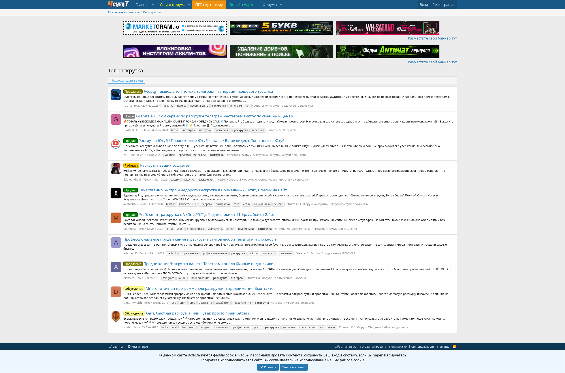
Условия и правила (373, 347)
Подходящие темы (127, 80)
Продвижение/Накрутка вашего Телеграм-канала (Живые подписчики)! (200, 263)
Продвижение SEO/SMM (296, 105)
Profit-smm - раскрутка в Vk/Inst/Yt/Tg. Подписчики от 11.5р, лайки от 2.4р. (199, 214)
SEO (296, 130)
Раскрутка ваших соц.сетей (157, 165)
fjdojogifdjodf (132, 179)
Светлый (118, 347)
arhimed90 (130, 253)
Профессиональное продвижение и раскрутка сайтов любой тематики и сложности (200, 239)
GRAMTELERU (132, 130)
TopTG (127, 105)
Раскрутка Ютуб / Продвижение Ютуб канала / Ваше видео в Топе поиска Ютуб (204, 140)
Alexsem (128, 278)
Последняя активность (124, 12)
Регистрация (152, 12)
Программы (306, 303)
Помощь (443, 347)
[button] (153, 4)
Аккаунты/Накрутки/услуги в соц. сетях (280, 155)
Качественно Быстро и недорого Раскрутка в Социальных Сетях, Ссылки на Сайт (206, 189)
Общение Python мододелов (388, 327)
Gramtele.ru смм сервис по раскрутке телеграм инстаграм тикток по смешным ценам (209, 116)
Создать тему (211, 4)
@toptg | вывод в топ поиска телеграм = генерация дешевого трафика (199, 91)
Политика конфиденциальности (411, 347)
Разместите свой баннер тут (432, 38)
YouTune (129, 155)
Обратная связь (345, 347)
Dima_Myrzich (132, 303)
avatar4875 (130, 204)
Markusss (129, 229)
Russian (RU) (139, 347)
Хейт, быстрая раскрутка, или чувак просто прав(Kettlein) (187, 313)
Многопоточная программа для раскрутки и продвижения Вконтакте (199, 288)
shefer (127, 327)
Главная (142, 4)
